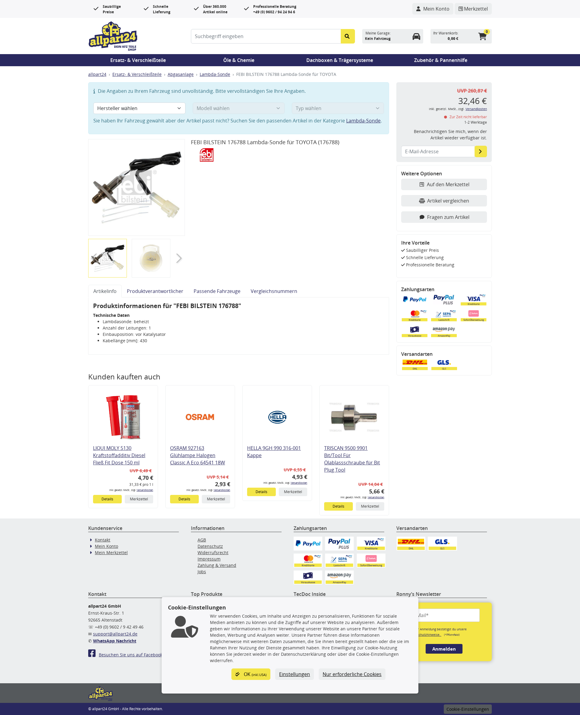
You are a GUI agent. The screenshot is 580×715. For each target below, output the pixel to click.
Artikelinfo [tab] (105, 291)
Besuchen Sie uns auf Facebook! (131, 655)
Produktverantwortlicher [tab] (155, 291)
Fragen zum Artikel (448, 217)
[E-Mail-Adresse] (481, 151)
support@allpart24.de (115, 634)
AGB (202, 540)
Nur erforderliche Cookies (352, 674)
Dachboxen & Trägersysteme (339, 60)
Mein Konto (106, 546)
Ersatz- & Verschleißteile (138, 60)
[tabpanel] (238, 326)
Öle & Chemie (238, 60)
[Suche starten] (348, 36)
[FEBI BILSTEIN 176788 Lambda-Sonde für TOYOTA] (136, 187)
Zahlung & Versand (217, 565)
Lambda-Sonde (215, 74)
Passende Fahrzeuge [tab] (217, 291)
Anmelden (444, 649)
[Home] (113, 35)
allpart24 (97, 74)
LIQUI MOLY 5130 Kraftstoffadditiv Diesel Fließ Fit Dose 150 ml (119, 455)
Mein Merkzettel (111, 552)
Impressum (209, 559)
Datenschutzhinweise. (424, 634)
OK (254, 674)
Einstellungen (294, 674)
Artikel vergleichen (448, 200)
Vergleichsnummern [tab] (274, 291)
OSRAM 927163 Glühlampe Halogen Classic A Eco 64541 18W (197, 455)
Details (107, 499)
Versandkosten (145, 490)
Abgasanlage (181, 74)
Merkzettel (139, 499)
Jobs (202, 571)
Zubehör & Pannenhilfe (440, 60)
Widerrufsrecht (213, 552)
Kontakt (102, 540)
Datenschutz (210, 546)
